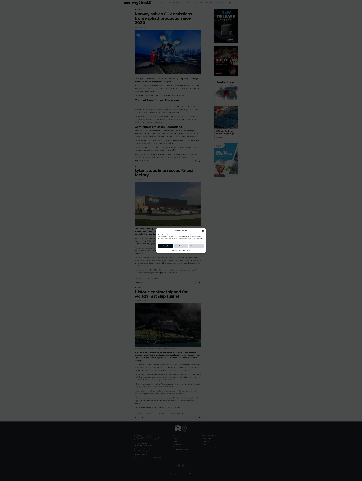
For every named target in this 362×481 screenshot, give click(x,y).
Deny (181, 246)
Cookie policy (175, 250)
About (188, 250)
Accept (165, 246)
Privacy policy (182, 250)
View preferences (197, 246)
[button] (203, 231)
